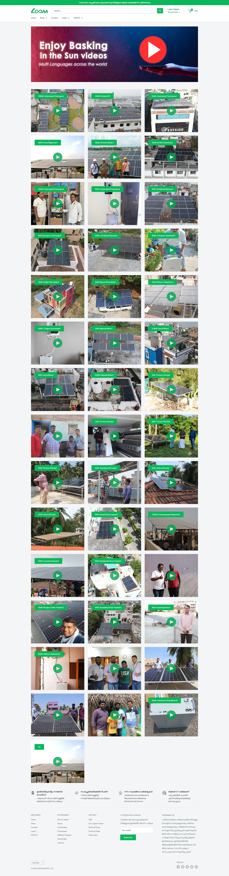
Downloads (62, 839)
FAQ (90, 819)
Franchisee (62, 831)
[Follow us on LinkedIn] (196, 866)
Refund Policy (94, 827)
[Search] (160, 10)
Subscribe (128, 837)
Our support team (96, 823)
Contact (54, 18)
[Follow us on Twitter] (182, 866)
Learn (64, 18)
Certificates (62, 827)
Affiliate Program (64, 835)
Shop (42, 18)
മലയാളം (35, 863)
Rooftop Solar (94, 831)
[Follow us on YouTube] (191, 866)
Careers (60, 843)
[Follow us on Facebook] (178, 866)
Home (33, 18)
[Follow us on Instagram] (187, 866)
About (59, 823)
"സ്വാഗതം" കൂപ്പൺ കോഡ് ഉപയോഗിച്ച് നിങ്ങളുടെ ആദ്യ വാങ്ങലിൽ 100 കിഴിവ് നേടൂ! (114, 2)
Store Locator (63, 819)
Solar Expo (93, 835)
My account (173, 12)
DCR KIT (77, 18)
